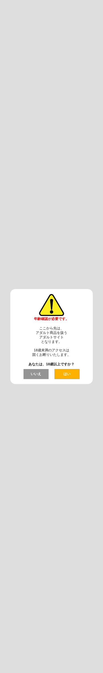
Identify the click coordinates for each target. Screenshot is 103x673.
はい (67, 374)
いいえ (36, 374)
